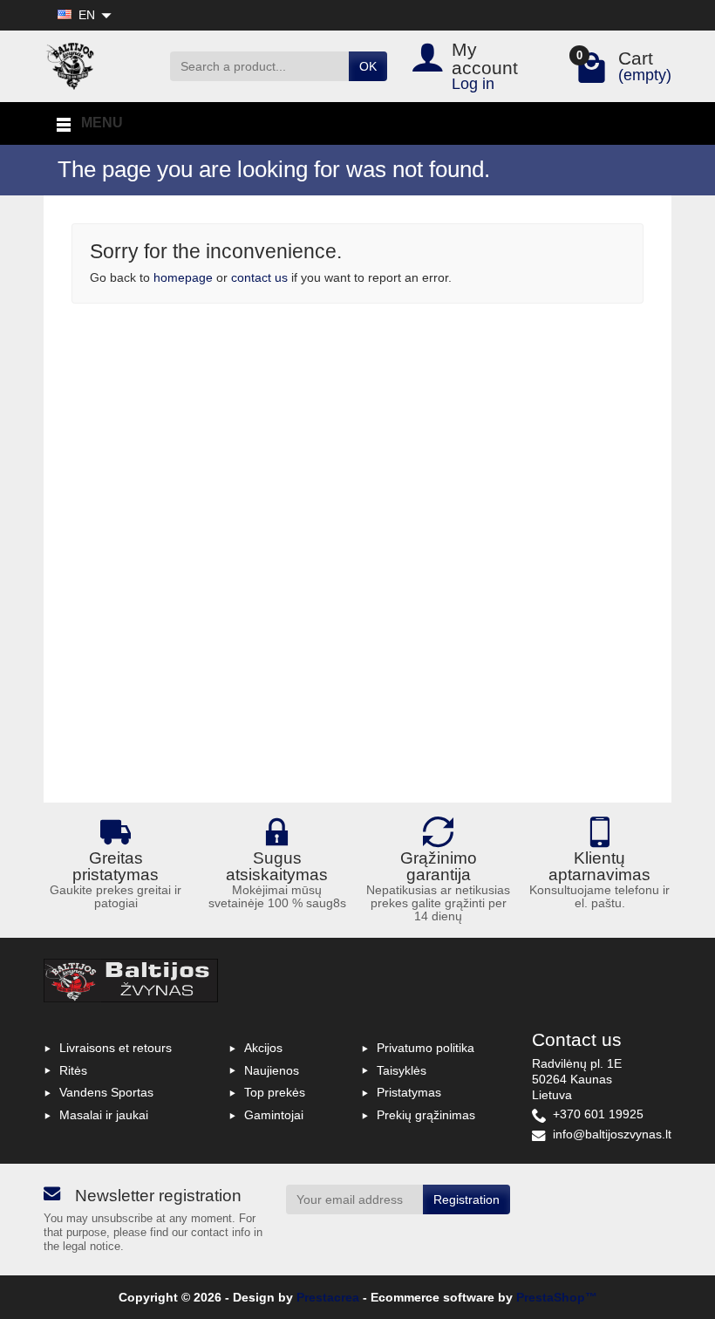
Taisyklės (401, 1070)
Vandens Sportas (106, 1092)
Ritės (73, 1070)
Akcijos (263, 1048)
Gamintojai (273, 1115)
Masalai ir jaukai (103, 1115)
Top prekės (274, 1092)
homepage (183, 277)
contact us (259, 277)
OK (368, 66)
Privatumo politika (425, 1048)
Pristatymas (409, 1092)
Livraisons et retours (115, 1048)
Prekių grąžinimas (426, 1115)
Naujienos (271, 1070)
